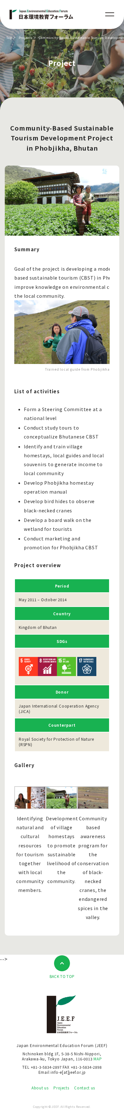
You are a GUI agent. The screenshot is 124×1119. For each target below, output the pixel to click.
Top (9, 37)
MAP (97, 1058)
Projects (25, 37)
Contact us (84, 1087)
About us (39, 1087)
